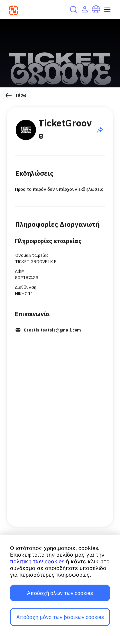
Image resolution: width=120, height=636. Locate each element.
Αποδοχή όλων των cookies (60, 593)
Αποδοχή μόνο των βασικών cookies (60, 617)
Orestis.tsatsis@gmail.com (52, 330)
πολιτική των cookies (37, 561)
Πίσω (21, 95)
